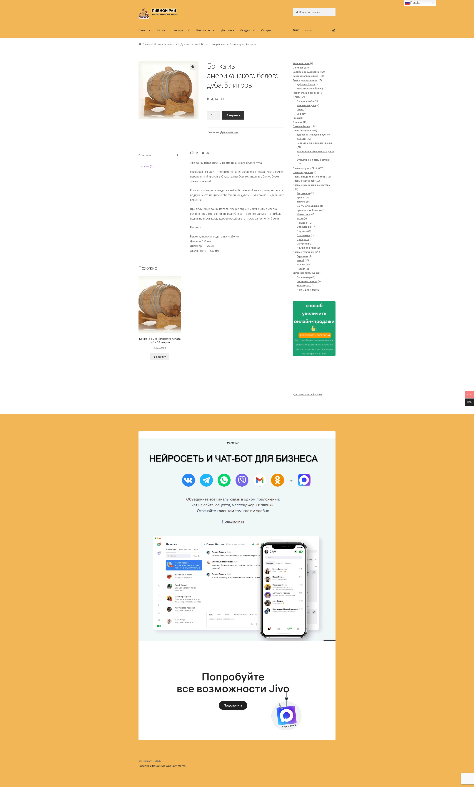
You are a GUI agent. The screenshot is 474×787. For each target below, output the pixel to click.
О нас (142, 30)
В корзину (233, 115)
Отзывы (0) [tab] (145, 166)
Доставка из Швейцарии (307, 394)
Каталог (162, 30)
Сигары (266, 30)
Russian (415, 2)
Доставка (227, 30)
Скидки (245, 30)
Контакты (203, 30)
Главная (147, 44)
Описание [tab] (144, 155)
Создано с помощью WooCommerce (161, 766)
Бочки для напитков (166, 44)
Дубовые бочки (189, 44)
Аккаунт (179, 30)
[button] (193, 67)
